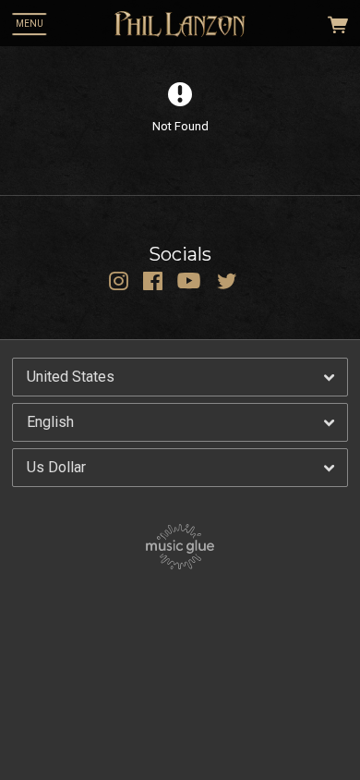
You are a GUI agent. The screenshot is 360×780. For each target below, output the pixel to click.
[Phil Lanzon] (180, 24)
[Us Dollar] (180, 467)
